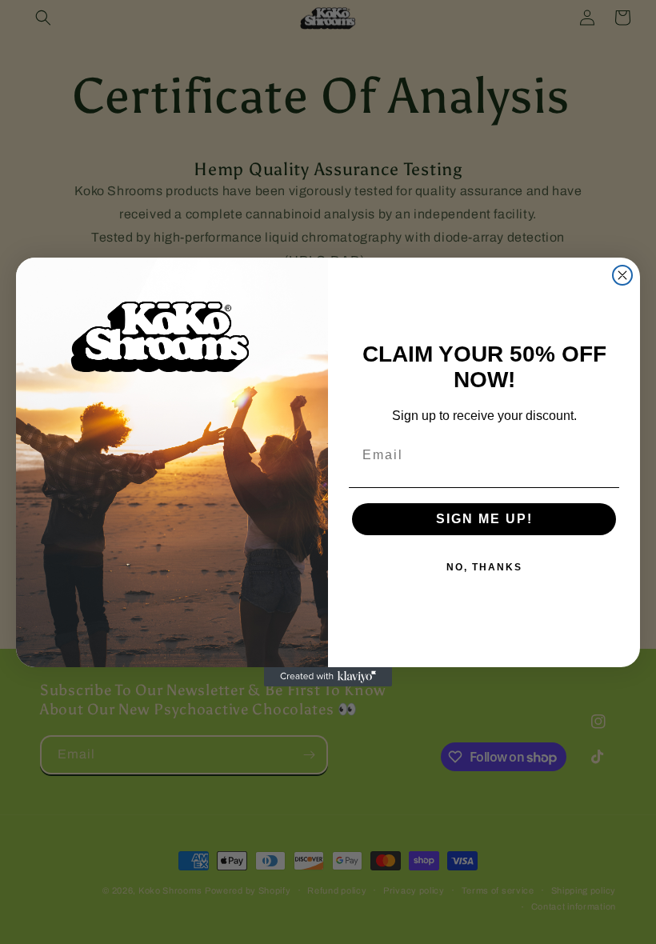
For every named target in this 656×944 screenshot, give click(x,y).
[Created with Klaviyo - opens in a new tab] (328, 676)
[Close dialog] (622, 275)
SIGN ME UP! (484, 519)
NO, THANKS (484, 567)
